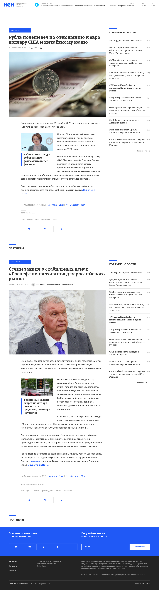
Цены (28, 491)
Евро (37, 219)
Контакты (13, 566)
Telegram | (75, 204)
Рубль (55, 219)
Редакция (13, 561)
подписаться (140, 547)
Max (83, 204)
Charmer (146, 584)
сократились (35, 461)
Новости (52, 204)
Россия (36, 491)
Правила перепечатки (18, 584)
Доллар (29, 219)
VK (67, 204)
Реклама (12, 571)
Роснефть (68, 491)
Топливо (59, 491)
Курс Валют (46, 219)
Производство (47, 491)
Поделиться (34, 48)
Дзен (61, 204)
